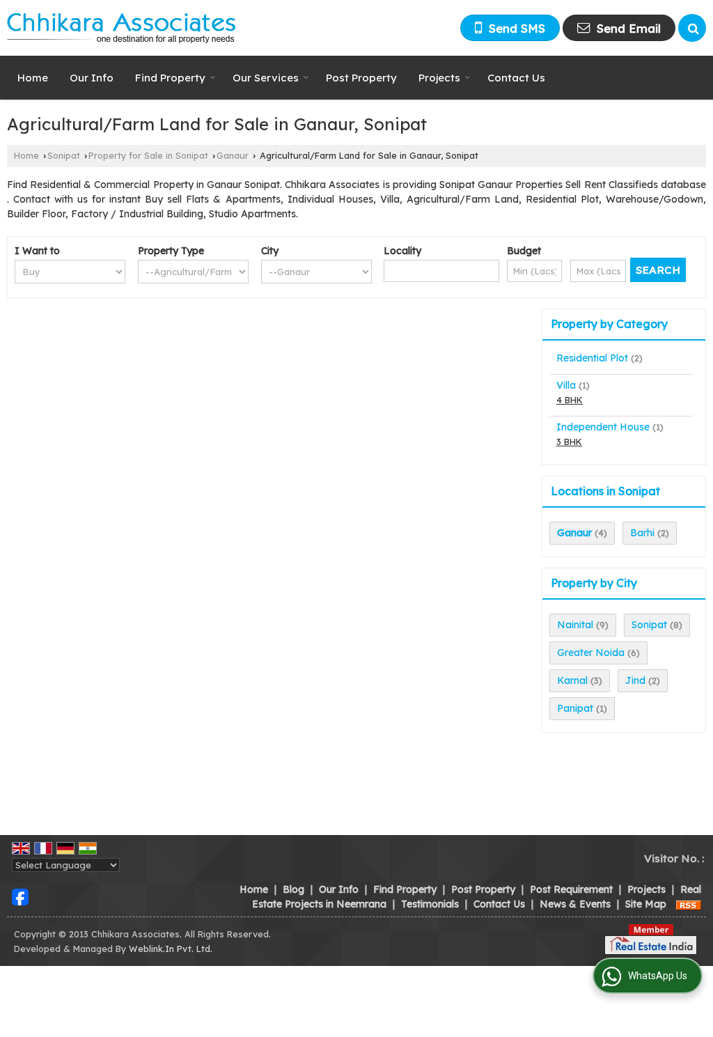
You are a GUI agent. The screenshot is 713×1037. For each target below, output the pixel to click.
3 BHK (569, 441)
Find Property (170, 77)
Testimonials (430, 904)
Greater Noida (591, 652)
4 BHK (569, 399)
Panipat (575, 708)
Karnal (572, 680)
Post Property (361, 77)
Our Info (91, 77)
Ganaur (233, 155)
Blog (293, 889)
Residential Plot (592, 358)
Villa (566, 385)
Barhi (642, 533)
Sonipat (63, 155)
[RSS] (688, 904)
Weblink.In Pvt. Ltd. (170, 948)
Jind (635, 680)
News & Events (575, 904)
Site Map (645, 904)
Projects (439, 77)
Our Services (266, 77)
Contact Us (516, 77)
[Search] (692, 28)
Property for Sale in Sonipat (148, 155)
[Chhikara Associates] (122, 28)
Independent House (603, 427)
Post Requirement (571, 889)
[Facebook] (20, 896)
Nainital (575, 624)
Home (32, 77)
